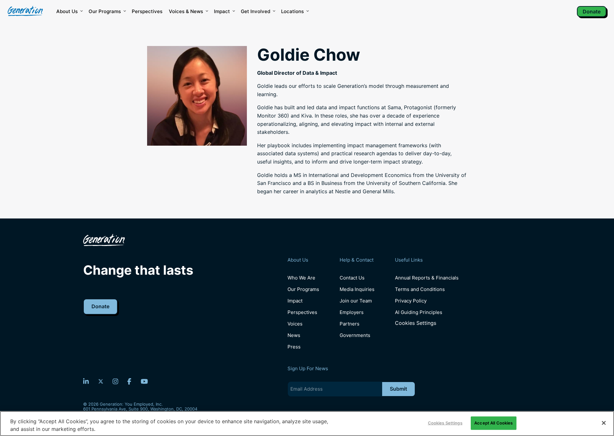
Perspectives (147, 11)
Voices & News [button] (186, 11)
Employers (352, 312)
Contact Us (352, 278)
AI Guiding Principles (418, 312)
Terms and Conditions (420, 289)
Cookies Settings (415, 323)
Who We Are (301, 278)
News (293, 335)
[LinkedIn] (86, 381)
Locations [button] (292, 11)
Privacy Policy (411, 301)
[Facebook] (129, 381)
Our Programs (303, 289)
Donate (592, 11)
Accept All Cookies (493, 422)
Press (294, 347)
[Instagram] (115, 381)
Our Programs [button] (105, 11)
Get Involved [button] (255, 11)
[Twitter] (100, 381)
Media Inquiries (357, 289)
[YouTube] (144, 381)
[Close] (604, 423)
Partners (349, 324)
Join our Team (356, 301)
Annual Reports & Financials (427, 278)
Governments (355, 335)
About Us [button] (67, 11)
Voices (295, 324)
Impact (222, 11)
